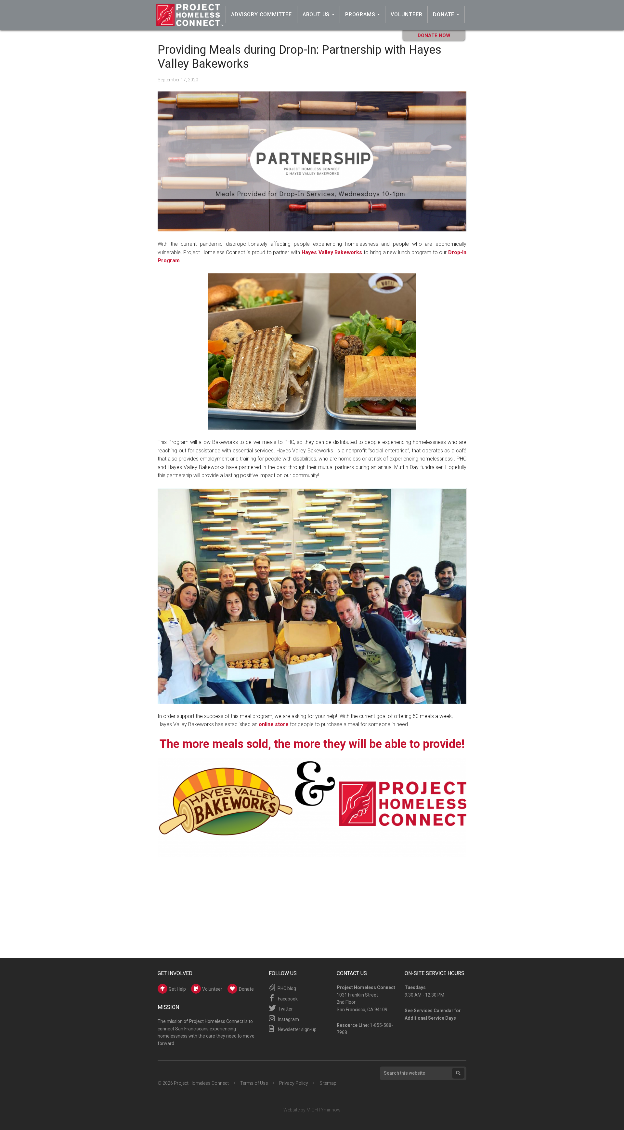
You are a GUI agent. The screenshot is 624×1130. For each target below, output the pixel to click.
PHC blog (286, 988)
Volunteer (406, 14)
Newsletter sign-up (297, 1029)
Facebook (287, 998)
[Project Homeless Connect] (189, 23)
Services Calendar (433, 1010)
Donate (443, 14)
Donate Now (434, 35)
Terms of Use (254, 1083)
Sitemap (327, 1083)
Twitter (285, 1009)
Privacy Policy (293, 1083)
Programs (360, 14)
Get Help (177, 989)
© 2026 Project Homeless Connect (193, 1083)
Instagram (288, 1019)
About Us (316, 14)
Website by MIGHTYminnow (312, 1109)
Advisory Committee (261, 14)
